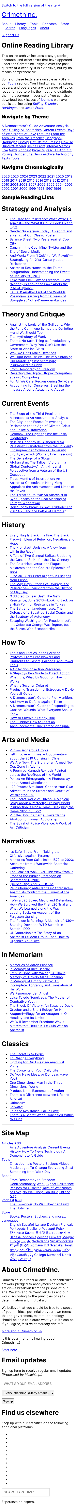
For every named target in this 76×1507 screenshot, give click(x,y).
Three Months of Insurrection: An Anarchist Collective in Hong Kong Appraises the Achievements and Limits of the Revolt (42, 485)
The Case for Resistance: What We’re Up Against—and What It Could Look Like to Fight (41, 223)
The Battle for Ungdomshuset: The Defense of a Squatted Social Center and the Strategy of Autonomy (41, 612)
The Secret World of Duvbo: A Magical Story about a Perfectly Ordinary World (40, 801)
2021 (51, 176)
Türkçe (15, 1241)
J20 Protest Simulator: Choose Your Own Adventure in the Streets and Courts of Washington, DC (41, 791)
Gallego (40, 1255)
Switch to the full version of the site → (31, 5)
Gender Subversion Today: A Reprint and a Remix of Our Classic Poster (41, 233)
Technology (64, 154)
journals (47, 100)
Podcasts (49, 24)
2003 (69, 184)
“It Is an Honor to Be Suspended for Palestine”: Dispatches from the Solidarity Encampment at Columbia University (41, 446)
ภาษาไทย (26, 1250)
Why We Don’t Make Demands (33, 353)
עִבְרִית (14, 1250)
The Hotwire (19, 1208)
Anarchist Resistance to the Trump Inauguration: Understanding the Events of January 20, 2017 (40, 272)
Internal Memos (58, 146)
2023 (33, 176)
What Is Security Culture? (29, 685)
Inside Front (34, 108)
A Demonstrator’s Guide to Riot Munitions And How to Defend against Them (41, 700)
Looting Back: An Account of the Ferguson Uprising (35, 914)
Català (22, 1255)
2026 (6, 176)
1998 (40, 188)
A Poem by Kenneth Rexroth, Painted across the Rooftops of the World (38, 772)
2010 (5, 184)
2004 (60, 184)
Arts (5, 130)
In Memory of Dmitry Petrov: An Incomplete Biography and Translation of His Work (41, 985)
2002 (6, 188)
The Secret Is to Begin (27, 1054)
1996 (57, 188)
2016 (22, 180)
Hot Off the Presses (45, 142)
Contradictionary (23, 1184)
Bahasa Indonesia (23, 1237)
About (44, 28)
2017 (13, 180)
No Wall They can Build (51, 1204)
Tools (34, 24)
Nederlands (40, 1241)
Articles (7, 1143)
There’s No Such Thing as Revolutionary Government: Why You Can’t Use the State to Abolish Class (40, 345)
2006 (41, 184)
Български (54, 1233)
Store (65, 24)
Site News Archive (41, 154)
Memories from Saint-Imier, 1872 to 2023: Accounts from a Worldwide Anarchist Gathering (42, 864)
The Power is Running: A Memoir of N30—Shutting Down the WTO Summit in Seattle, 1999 (42, 925)
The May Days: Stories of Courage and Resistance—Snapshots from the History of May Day (41, 588)
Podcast (24, 150)
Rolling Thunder (45, 104)
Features (43, 134)
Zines (14, 1163)
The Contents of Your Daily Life (34, 1070)
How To (67, 142)
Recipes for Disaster (25, 1188)
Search (10, 28)
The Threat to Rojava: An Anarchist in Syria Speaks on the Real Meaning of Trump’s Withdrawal (38, 499)
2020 (60, 176)
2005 (50, 184)
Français (67, 1224)
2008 (23, 184)
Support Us (10, 35)
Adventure (47, 126)
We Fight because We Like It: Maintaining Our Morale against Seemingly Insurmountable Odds (41, 361)
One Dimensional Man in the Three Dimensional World (36, 1084)
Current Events (54, 130)
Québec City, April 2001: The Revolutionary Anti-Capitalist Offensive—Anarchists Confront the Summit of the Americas (41, 890)
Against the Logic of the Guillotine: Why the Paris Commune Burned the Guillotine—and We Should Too (41, 328)
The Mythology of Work (28, 337)
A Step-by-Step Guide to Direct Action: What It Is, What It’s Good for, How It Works (40, 677)
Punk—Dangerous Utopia (29, 750)
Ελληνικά (17, 1233)
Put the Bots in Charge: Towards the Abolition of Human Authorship (37, 817)
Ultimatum (18, 1103)
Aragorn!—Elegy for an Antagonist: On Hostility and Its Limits (39, 1016)
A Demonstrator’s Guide (20, 126)
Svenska (56, 1245)
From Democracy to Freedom (32, 369)
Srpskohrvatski (61, 1241)
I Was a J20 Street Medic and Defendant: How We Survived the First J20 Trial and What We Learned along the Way (41, 904)
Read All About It (59, 150)
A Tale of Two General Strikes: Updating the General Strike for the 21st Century (40, 558)
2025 (15, 176)
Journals (25, 1163)
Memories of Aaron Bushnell (31, 965)
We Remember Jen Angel (29, 993)
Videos (64, 1163)
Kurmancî (54, 1255)
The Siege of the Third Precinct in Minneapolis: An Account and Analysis (39, 416)
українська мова (47, 1250)
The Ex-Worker (21, 1204)
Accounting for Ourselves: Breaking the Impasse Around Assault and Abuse (40, 387)
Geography (53, 138)
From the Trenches (30, 138)
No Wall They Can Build (40, 1192)
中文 (67, 1233)
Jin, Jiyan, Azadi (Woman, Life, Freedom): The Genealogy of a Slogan (41, 456)
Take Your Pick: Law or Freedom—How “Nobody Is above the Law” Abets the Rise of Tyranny (40, 284)
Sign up (8, 1401)
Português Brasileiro (25, 1228)
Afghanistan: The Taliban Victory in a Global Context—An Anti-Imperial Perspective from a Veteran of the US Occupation (38, 468)
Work (41, 1184)
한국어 (24, 1245)
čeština (42, 1237)
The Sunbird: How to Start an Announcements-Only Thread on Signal (40, 724)
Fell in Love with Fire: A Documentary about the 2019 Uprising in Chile (38, 756)
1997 (49, 188)
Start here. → (12, 1350)
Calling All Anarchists (25, 130)
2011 (64, 180)
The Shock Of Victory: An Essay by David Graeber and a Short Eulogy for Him (41, 1007)
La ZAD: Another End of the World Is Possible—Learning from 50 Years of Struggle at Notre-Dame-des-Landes (38, 296)
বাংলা (46, 1245)
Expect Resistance (60, 1184)
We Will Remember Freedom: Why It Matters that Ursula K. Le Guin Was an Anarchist (39, 1026)
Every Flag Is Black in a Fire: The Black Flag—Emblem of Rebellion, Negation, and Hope (42, 539)
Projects (38, 150)
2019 (68, 176)
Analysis (62, 126)
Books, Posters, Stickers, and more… (38, 1216)
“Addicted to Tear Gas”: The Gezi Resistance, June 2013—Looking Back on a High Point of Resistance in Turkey (41, 600)
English (15, 1224)
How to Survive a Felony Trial (32, 718)
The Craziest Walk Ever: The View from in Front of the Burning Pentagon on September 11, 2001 (41, 876)
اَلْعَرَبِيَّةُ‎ (14, 1245)
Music (14, 1168)
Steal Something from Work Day (41, 1170)
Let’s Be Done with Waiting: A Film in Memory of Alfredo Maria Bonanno (37, 975)
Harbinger (9, 108)
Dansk (68, 1245)
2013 (47, 180)
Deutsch (53, 1224)
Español (28, 1224)
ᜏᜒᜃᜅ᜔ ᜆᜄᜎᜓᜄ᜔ (20, 1259)
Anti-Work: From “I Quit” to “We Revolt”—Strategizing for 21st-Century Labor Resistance (41, 260)
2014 (39, 180)
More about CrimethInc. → (22, 1331)
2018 (5, 180)
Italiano (40, 1224)
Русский (48, 1228)
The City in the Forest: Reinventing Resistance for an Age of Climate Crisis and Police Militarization (40, 426)
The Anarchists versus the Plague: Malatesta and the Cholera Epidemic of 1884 (40, 568)
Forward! (16, 1107)
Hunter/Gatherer (14, 146)
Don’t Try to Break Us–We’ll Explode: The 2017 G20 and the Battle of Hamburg (41, 509)
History (23, 142)
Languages (27, 28)
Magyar (68, 1237)
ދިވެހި (30, 1255)
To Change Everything (27, 1058)
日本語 (40, 1233)
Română (36, 1245)
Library (20, 24)
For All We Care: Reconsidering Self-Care (41, 381)
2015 (30, 180)
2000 (23, 188)
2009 (14, 184)
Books (6, 24)
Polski (60, 1228)
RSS (17, 1143)
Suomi (29, 1233)
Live (5, 150)
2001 (14, 188)
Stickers (51, 1163)
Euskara (55, 1237)
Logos (24, 1168)
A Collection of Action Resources (35, 669)
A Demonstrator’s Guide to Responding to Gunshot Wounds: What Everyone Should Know (42, 710)
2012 (56, 180)
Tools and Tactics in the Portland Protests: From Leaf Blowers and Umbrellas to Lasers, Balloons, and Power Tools (41, 659)
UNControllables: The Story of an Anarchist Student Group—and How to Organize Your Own (39, 937)
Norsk (66, 1255)
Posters (38, 1163)
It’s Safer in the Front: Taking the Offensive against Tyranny (34, 853)
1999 (32, 188)
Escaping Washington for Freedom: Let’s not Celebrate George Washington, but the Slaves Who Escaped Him (40, 625)
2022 (42, 176)
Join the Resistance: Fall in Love (34, 1111)
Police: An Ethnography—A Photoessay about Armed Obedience (40, 781)
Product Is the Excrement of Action (37, 1091)
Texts (6, 158)
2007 (32, 184)
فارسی (26, 1241)
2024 (24, 176)
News (13, 150)
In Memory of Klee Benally (30, 969)
